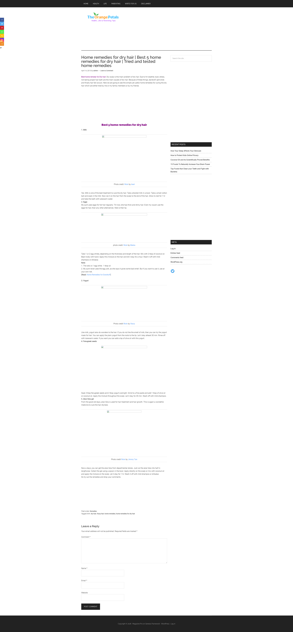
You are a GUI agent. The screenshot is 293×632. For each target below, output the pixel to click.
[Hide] (1, 48)
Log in (173, 249)
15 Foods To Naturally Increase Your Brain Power (190, 164)
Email (84, 580)
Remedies (93, 511)
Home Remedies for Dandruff (98, 275)
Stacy (132, 324)
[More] (2, 44)
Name (84, 568)
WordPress (165, 624)
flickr (126, 184)
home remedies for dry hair (125, 514)
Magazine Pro (137, 624)
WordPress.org (176, 262)
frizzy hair (100, 514)
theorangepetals (103, 17)
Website (84, 593)
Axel (133, 184)
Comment (85, 537)
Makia (132, 245)
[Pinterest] (2, 28)
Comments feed (177, 257)
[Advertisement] (170, 29)
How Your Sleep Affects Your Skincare (186, 151)
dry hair (93, 514)
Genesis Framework (152, 624)
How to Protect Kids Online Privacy (184, 155)
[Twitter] (2, 24)
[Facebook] (2, 20)
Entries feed (175, 253)
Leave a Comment (106, 71)
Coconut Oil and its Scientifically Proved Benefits (190, 160)
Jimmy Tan (132, 459)
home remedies (110, 514)
